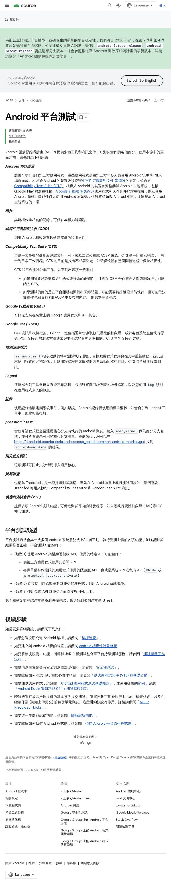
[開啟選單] (7, 5)
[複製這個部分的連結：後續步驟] (31, 619)
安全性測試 (105, 667)
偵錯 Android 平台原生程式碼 (108, 723)
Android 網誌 (70, 805)
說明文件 (12, 19)
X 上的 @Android (73, 791)
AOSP (9, 100)
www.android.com (129, 805)
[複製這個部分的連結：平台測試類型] (41, 530)
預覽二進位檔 (14, 812)
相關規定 (11, 798)
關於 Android (14, 863)
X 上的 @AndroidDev (75, 798)
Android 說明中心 (128, 791)
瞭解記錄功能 (82, 715)
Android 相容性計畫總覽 (98, 646)
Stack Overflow (127, 820)
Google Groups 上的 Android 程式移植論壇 (84, 843)
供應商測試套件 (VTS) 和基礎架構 (120, 675)
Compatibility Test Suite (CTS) (38, 186)
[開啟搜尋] (109, 5)
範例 (141, 683)
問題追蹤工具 (125, 827)
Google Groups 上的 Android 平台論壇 (84, 821)
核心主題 (36, 100)
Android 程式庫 (16, 791)
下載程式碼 (13, 805)
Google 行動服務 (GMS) (75, 191)
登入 (162, 5)
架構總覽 (89, 638)
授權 (59, 863)
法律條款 (45, 863)
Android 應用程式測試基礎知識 (85, 683)
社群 (31, 863)
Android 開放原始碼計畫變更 (43, 56)
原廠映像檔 (13, 820)
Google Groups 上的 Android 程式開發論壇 (84, 832)
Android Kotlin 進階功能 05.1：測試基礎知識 (53, 689)
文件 (21, 100)
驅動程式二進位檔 (17, 827)
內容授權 (60, 757)
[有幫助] (155, 100)
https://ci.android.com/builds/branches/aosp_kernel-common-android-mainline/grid (79, 442)
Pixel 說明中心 (125, 798)
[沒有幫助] (162, 100)
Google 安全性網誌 (74, 812)
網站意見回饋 (90, 863)
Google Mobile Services (132, 812)
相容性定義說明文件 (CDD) (103, 180)
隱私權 (71, 863)
